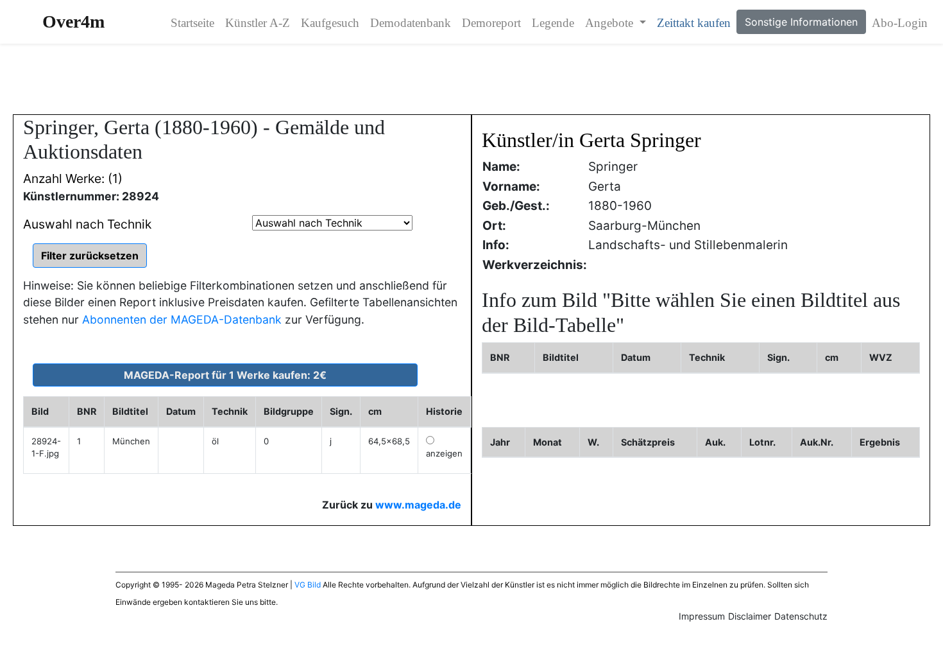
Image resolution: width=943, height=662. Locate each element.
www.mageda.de (418, 504)
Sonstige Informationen (801, 21)
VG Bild (307, 584)
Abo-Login (900, 23)
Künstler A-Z (257, 23)
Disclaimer (749, 616)
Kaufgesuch (330, 23)
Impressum (702, 616)
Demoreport (491, 23)
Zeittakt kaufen (694, 23)
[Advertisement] (471, 79)
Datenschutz (801, 616)
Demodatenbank (410, 23)
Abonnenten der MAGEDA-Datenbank (182, 319)
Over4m (73, 21)
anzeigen (444, 453)
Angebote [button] (610, 23)
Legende (553, 23)
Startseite (192, 23)
